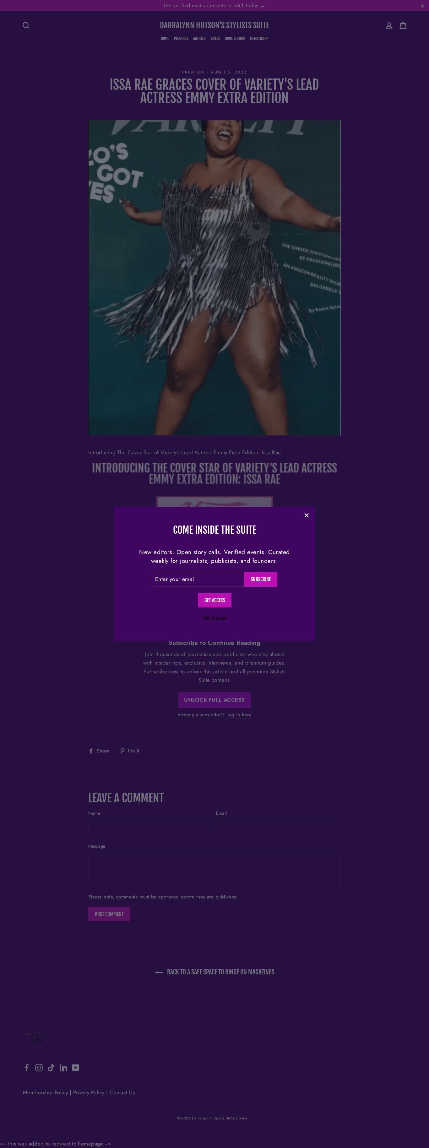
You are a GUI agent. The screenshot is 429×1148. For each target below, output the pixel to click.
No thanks (214, 618)
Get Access (214, 600)
